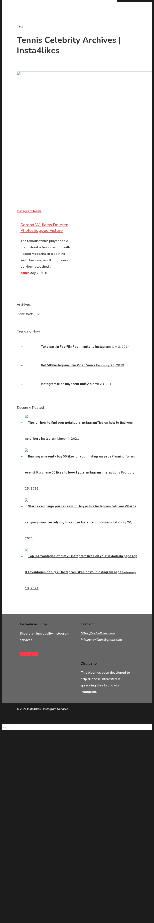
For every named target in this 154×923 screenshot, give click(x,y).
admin (24, 273)
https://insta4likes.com (97, 633)
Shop (29, 654)
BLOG (51, 839)
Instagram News (29, 211)
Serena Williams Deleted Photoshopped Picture (44, 227)
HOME (52, 829)
